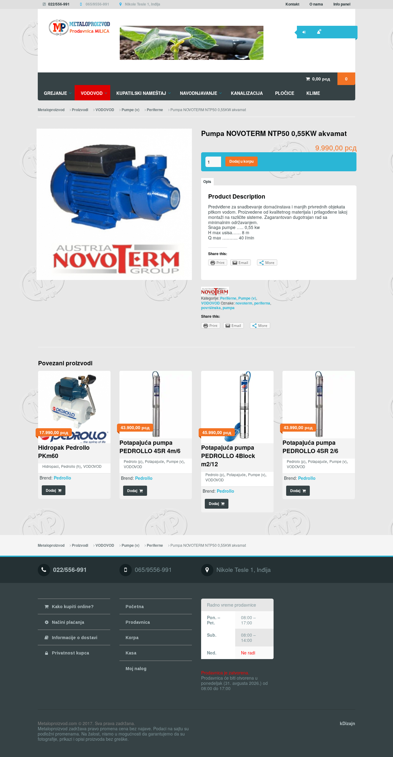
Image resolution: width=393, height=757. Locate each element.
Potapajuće (154, 461)
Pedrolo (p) (133, 461)
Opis (207, 181)
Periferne (155, 109)
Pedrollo (62, 478)
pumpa (229, 307)
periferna (262, 303)
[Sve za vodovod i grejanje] (74, 27)
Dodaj (51, 490)
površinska (211, 307)
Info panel (341, 4)
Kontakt (292, 4)
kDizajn (347, 723)
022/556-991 (59, 4)
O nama (316, 4)
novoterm (243, 303)
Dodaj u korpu (241, 161)
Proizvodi (80, 109)
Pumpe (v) (130, 109)
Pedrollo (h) (71, 466)
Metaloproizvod (51, 109)
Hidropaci (50, 466)
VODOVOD (104, 109)
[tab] (207, 181)
